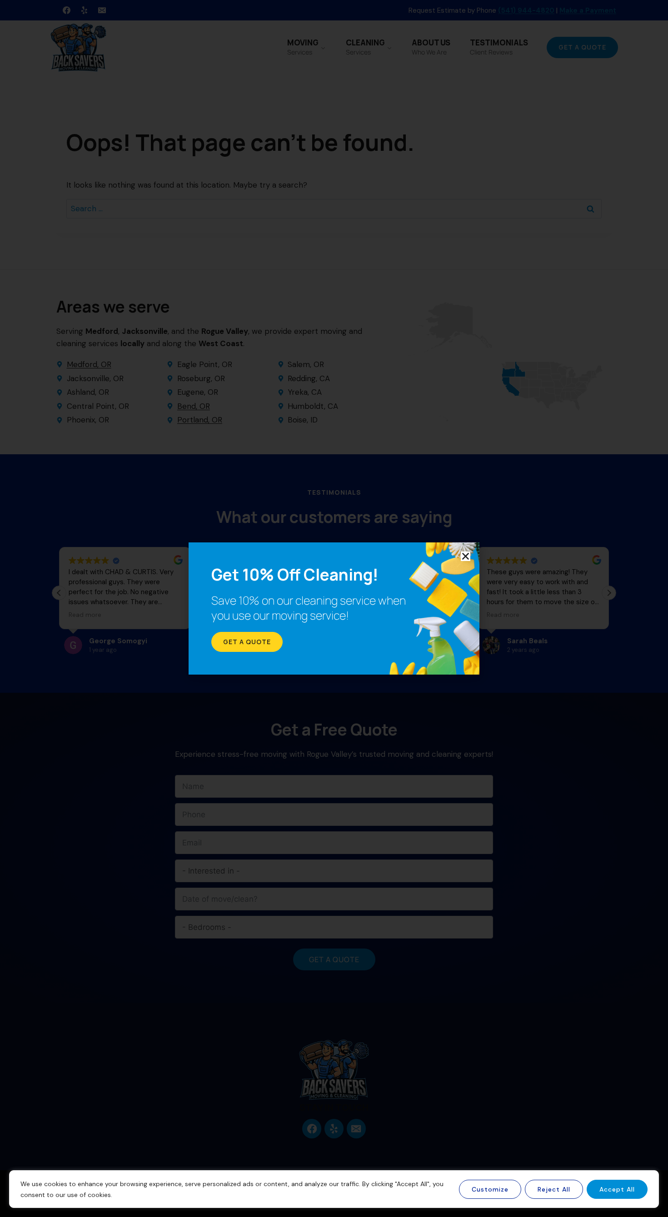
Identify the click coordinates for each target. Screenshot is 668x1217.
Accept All (617, 1189)
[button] (465, 556)
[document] (334, 608)
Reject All (554, 1189)
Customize (490, 1189)
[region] (334, 1189)
